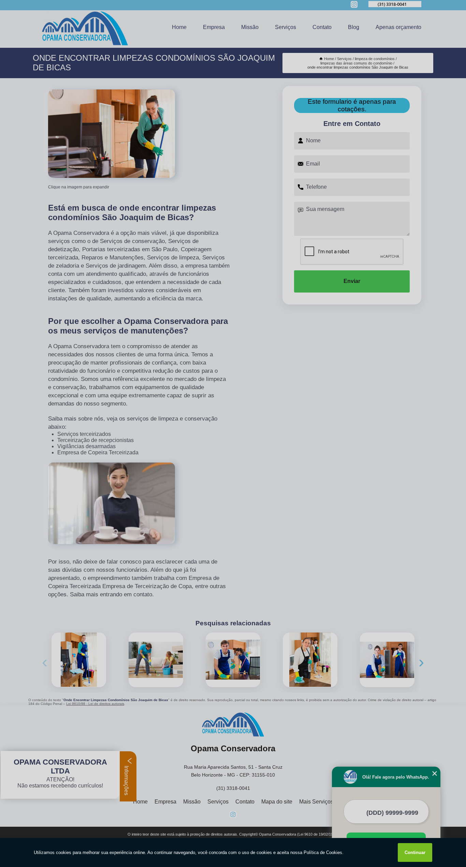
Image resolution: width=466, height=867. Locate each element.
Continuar (415, 852)
